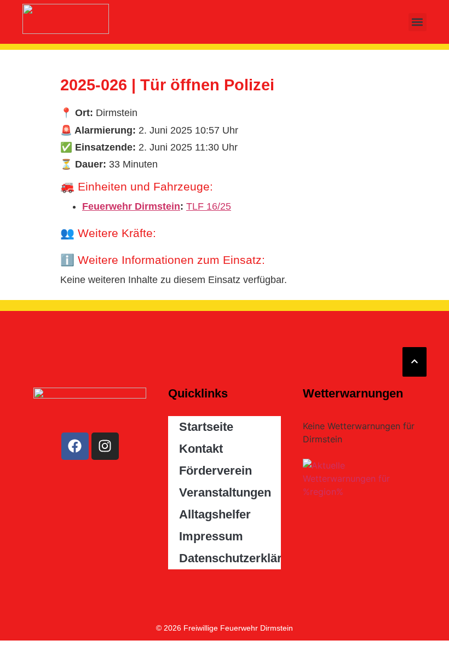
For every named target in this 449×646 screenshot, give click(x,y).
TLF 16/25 (208, 206)
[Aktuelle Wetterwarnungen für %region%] (359, 491)
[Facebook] (75, 446)
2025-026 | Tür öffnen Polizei (167, 85)
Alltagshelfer (215, 514)
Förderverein (215, 470)
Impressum (211, 536)
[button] (417, 22)
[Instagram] (105, 446)
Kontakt (201, 448)
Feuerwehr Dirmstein (131, 206)
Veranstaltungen (225, 492)
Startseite (206, 427)
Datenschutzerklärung (230, 558)
